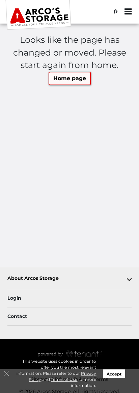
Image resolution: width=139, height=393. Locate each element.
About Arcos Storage (33, 278)
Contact (17, 316)
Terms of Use (64, 379)
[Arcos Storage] (39, 15)
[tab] (69, 279)
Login (14, 298)
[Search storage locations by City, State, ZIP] (114, 12)
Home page (69, 78)
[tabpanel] (69, 279)
